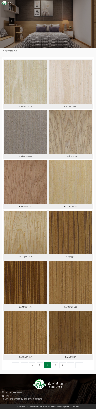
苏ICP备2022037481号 (56, 407)
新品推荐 (13, 51)
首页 (6, 51)
